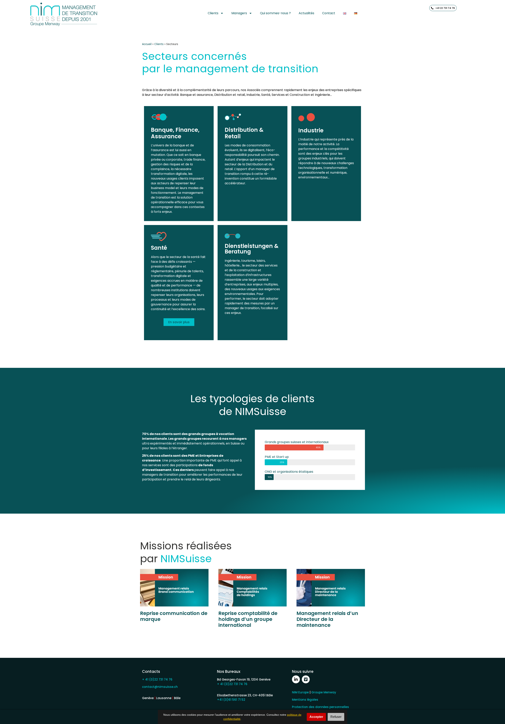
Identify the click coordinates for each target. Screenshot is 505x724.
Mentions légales (305, 700)
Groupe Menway (323, 692)
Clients (213, 13)
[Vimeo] (306, 679)
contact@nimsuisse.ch (160, 687)
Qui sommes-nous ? (275, 13)
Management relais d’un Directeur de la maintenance (327, 619)
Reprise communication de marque (173, 616)
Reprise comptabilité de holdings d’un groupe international (247, 619)
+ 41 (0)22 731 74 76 (157, 679)
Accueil (147, 44)
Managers (239, 13)
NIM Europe (300, 692)
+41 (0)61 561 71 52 (231, 700)
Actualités (306, 13)
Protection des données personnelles (320, 707)
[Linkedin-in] (296, 679)
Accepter (316, 716)
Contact (328, 13)
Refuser (335, 716)
